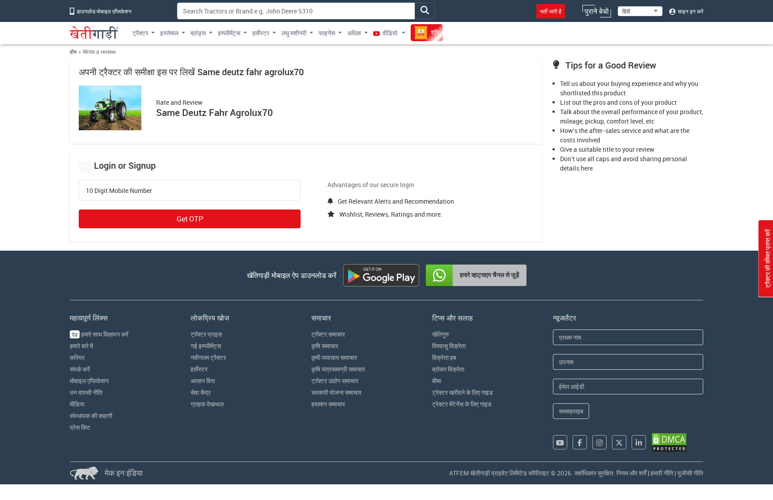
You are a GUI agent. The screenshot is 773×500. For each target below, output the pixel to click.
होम (73, 51)
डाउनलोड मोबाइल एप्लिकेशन (103, 11)
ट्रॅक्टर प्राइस (206, 334)
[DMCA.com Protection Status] (669, 442)
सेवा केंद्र (201, 392)
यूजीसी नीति (690, 473)
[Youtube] (560, 442)
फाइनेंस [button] (327, 33)
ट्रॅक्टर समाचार (328, 334)
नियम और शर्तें (631, 473)
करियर (77, 357)
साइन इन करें (689, 11)
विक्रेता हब (444, 357)
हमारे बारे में (81, 346)
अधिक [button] (354, 33)
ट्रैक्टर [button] (140, 33)
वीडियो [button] (390, 33)
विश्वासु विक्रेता (449, 346)
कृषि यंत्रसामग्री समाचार (338, 369)
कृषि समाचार (324, 346)
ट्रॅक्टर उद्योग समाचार (334, 380)
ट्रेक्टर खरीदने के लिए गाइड (462, 392)
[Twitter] (619, 442)
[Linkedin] (639, 442)
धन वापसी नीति (86, 392)
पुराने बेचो (597, 11)
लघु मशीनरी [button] (293, 33)
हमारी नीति (661, 473)
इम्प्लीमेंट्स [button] (229, 33)
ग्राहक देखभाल (207, 404)
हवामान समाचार (328, 404)
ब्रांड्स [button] (198, 33)
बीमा (436, 380)
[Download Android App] (381, 275)
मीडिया (77, 404)
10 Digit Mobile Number (119, 191)
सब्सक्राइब (571, 411)
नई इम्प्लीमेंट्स (206, 346)
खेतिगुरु (440, 334)
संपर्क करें (80, 369)
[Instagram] (599, 442)
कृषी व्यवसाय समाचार (334, 357)
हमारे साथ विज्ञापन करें (100, 334)
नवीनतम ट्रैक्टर (208, 357)
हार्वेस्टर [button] (260, 33)
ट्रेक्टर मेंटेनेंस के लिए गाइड (462, 404)
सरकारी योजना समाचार (336, 392)
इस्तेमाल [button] (169, 33)
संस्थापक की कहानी (91, 415)
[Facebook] (580, 442)
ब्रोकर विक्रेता (448, 369)
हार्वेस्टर (199, 369)
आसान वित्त (203, 380)
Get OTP (190, 219)
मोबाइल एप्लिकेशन (89, 380)
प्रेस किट (80, 427)
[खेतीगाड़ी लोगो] (94, 33)
